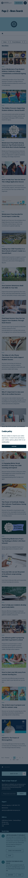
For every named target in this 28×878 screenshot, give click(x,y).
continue (14, 446)
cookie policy (5, 442)
